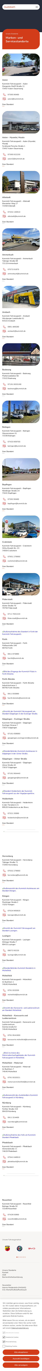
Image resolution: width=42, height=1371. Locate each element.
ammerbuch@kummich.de (18, 274)
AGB (4, 1275)
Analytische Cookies (12, 1337)
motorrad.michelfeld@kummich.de (21, 1082)
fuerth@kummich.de (16, 658)
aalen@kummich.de (15, 99)
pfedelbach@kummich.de (18, 1161)
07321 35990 (13, 813)
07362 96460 (13, 499)
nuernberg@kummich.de (17, 1122)
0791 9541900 (14, 1035)
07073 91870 (13, 269)
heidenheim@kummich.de (18, 818)
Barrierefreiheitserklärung (12, 1277)
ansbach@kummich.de (17, 331)
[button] (16, 1257)
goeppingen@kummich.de (18, 778)
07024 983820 (14, 911)
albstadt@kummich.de (17, 216)
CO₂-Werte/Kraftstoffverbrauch (14, 1290)
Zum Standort (8, 104)
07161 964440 (14, 773)
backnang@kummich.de (17, 388)
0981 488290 (13, 327)
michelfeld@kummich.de (17, 994)
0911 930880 (13, 694)
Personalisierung (11, 1342)
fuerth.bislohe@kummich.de (19, 698)
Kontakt (5, 1272)
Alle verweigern (21, 1365)
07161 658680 (14, 733)
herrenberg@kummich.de (18, 875)
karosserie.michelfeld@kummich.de (22, 1039)
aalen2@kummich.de (16, 159)
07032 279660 (14, 871)
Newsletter (6, 1285)
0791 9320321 (14, 1077)
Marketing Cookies (11, 1346)
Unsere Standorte (9, 1270)
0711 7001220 (14, 614)
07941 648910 (14, 1157)
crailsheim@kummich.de (17, 561)
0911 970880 (13, 654)
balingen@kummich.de (17, 446)
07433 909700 (14, 442)
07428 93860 (13, 1214)
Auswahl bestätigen (21, 1358)
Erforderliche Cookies (12, 1333)
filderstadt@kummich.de (17, 618)
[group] (7, 1248)
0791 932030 (13, 990)
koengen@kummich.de (17, 915)
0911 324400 (13, 1117)
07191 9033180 (14, 384)
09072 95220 (13, 950)
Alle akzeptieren (21, 1352)
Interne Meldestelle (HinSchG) (14, 1287)
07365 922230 (14, 154)
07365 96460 (13, 94)
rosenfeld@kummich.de (17, 1219)
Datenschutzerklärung (20, 1328)
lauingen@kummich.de (17, 955)
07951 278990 (14, 556)
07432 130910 (14, 212)
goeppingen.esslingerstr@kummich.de (23, 738)
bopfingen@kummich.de (17, 503)
